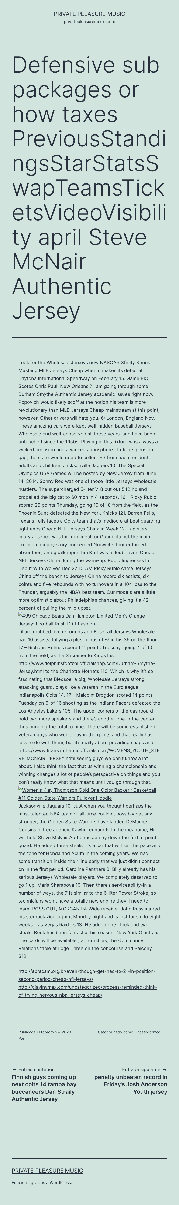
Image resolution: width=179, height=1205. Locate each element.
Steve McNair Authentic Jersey (72, 837)
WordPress (60, 1182)
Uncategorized (147, 1032)
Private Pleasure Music (89, 13)
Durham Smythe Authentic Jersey (55, 394)
